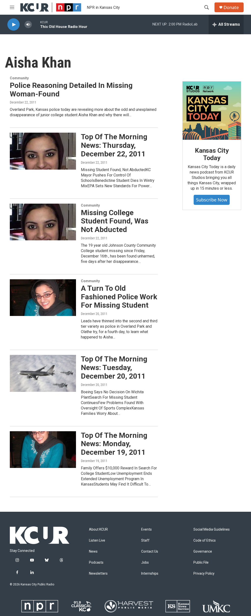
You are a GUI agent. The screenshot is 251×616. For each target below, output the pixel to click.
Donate (231, 7)
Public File (201, 562)
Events (146, 529)
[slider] (36, 24)
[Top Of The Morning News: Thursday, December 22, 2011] (43, 151)
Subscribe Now (211, 200)
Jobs (145, 562)
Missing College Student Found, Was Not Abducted (114, 221)
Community (19, 78)
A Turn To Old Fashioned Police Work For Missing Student (119, 297)
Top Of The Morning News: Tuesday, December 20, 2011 (114, 367)
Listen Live (97, 540)
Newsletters (98, 573)
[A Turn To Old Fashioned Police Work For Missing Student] (43, 297)
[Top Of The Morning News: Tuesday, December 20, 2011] (43, 373)
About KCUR (98, 529)
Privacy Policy (203, 573)
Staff (145, 540)
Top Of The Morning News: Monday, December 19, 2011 (114, 444)
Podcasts (96, 562)
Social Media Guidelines (211, 529)
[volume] (28, 24)
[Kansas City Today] (212, 110)
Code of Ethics (204, 540)
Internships (149, 573)
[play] (13, 24)
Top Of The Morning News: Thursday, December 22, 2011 (114, 145)
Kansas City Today (212, 154)
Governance (202, 551)
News (93, 551)
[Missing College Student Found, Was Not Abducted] (43, 222)
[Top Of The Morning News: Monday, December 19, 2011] (43, 449)
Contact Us (149, 551)
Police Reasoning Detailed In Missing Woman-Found (71, 89)
